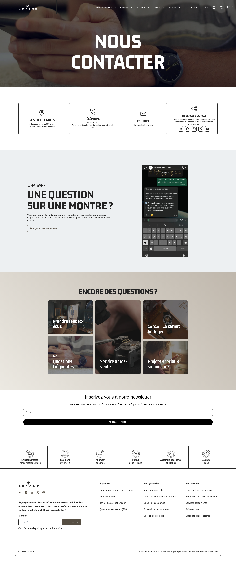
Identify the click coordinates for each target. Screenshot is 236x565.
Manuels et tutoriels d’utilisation (202, 496)
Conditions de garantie (155, 503)
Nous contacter (107, 496)
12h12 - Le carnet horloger (113, 503)
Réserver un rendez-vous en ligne (117, 490)
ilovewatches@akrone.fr (143, 125)
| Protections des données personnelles (198, 551)
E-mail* (22, 515)
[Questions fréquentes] (70, 355)
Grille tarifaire (192, 509)
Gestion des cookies (154, 515)
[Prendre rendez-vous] (70, 317)
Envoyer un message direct (43, 228)
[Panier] (214, 7)
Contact (193, 7)
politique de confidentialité (49, 528)
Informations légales (154, 490)
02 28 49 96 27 (92, 123)
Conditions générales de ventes (160, 496)
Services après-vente (196, 503)
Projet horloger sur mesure (199, 490)
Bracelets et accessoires (198, 515)
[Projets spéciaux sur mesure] (165, 357)
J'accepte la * (43, 528)
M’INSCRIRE (118, 422)
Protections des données (156, 509)
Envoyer (74, 522)
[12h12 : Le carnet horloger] (165, 319)
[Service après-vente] (118, 337)
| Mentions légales (169, 551)
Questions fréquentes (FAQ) (113, 509)
